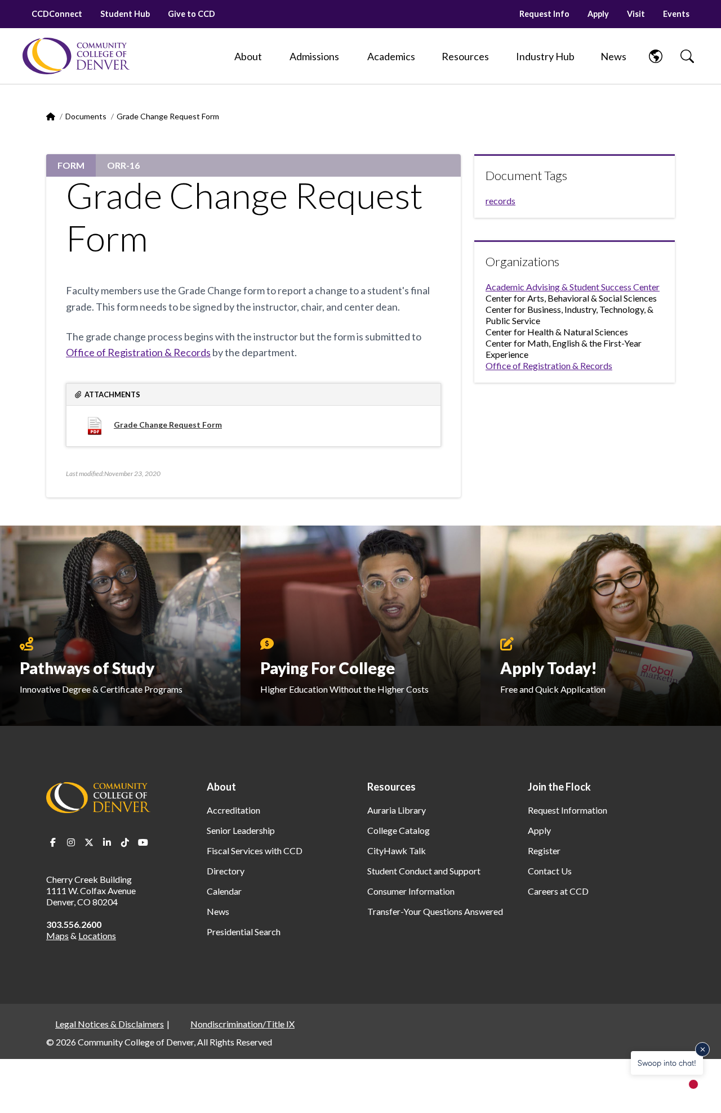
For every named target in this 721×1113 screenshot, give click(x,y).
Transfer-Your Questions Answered (435, 911)
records (500, 200)
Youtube (143, 842)
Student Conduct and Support (423, 870)
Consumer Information (411, 891)
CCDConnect (57, 14)
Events (676, 14)
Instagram (71, 842)
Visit (636, 14)
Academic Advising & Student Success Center (573, 286)
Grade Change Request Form (168, 424)
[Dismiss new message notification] (702, 1049)
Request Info (544, 14)
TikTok (125, 842)
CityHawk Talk (396, 850)
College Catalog (398, 830)
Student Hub (125, 14)
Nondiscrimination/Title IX (242, 1023)
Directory (225, 870)
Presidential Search (244, 931)
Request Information (567, 810)
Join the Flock (559, 786)
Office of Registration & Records (138, 352)
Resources (391, 786)
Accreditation (233, 810)
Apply (598, 14)
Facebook (53, 842)
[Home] (76, 56)
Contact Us (550, 870)
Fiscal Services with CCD (254, 850)
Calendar (224, 891)
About (221, 786)
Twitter (89, 842)
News (218, 911)
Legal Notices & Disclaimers (109, 1023)
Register (544, 850)
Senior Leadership (241, 830)
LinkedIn (107, 842)
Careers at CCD (558, 891)
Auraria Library (396, 810)
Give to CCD (191, 14)
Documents (85, 116)
